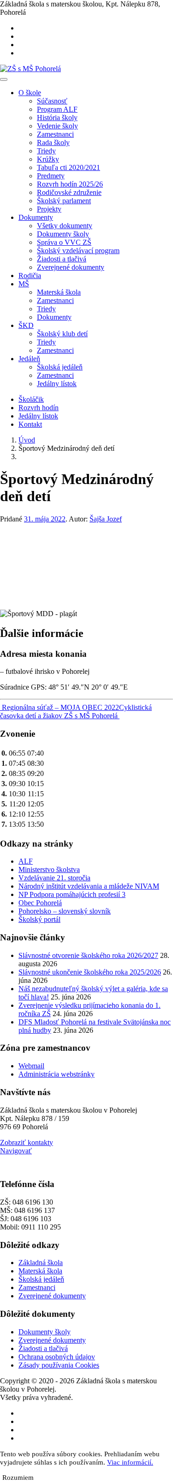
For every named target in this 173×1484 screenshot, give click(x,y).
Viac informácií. (130, 1462)
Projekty (49, 209)
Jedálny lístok (57, 384)
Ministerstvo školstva (49, 869)
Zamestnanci (55, 134)
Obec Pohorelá (40, 903)
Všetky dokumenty (64, 226)
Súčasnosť (52, 101)
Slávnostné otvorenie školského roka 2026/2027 (88, 955)
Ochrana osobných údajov (56, 1357)
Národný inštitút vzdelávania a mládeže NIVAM (88, 886)
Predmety (51, 176)
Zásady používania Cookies (58, 1365)
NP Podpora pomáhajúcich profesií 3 (71, 894)
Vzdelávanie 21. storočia (54, 878)
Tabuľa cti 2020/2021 (68, 167)
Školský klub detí (62, 334)
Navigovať (16, 1151)
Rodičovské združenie (69, 192)
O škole (29, 93)
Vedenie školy (57, 126)
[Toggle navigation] (3, 79)
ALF (25, 861)
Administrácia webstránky (56, 1074)
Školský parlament (64, 201)
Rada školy (53, 142)
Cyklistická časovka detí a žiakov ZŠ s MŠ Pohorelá (76, 711)
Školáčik (31, 399)
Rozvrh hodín (38, 408)
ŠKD (26, 325)
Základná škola (40, 1262)
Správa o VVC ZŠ (64, 242)
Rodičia (29, 275)
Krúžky (48, 159)
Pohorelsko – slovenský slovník (64, 911)
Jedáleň (29, 359)
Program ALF (57, 109)
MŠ (23, 284)
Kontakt (30, 424)
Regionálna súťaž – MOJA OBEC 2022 (59, 707)
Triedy (46, 151)
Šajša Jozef (105, 519)
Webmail (31, 1066)
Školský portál (39, 919)
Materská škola (59, 292)
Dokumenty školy (63, 234)
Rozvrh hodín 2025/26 (70, 184)
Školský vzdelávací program (78, 250)
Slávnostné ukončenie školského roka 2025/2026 (89, 972)
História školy (57, 117)
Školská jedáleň (60, 367)
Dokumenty (35, 217)
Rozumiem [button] (18, 1477)
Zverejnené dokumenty (70, 267)
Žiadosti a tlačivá (61, 259)
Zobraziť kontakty (26, 1142)
